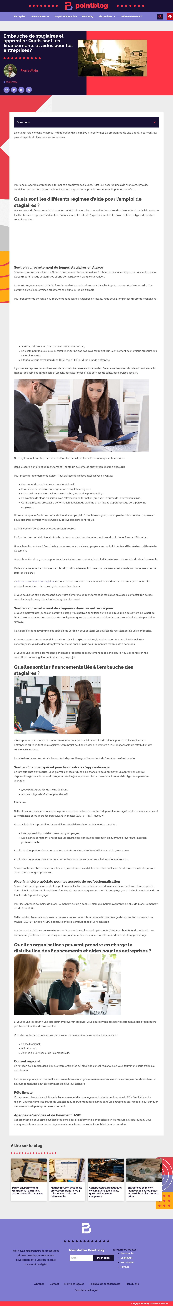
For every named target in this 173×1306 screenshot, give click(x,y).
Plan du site (132, 1283)
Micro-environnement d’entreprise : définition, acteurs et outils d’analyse (27, 1190)
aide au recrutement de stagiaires (35, 581)
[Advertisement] (86, 163)
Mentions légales (74, 1283)
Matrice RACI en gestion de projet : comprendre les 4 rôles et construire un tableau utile (66, 1192)
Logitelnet (126, 1257)
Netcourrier (127, 1262)
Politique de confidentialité (104, 1283)
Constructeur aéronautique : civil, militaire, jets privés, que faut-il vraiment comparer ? (105, 1192)
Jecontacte (127, 1253)
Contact (54, 1283)
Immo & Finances (40, 16)
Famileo (124, 1266)
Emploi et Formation (66, 16)
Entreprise (19, 16)
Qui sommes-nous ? (131, 16)
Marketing (87, 16)
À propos (39, 1283)
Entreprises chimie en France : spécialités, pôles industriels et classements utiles (143, 1192)
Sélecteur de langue (86, 1290)
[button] (160, 16)
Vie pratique (105, 16)
